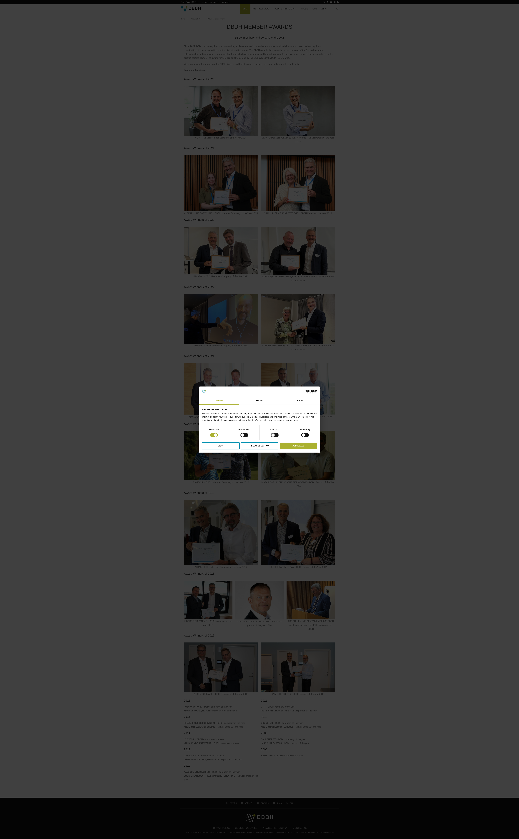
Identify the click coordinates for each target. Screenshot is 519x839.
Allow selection (259, 446)
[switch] (244, 435)
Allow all (298, 446)
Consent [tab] (219, 400)
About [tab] (300, 400)
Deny (221, 446)
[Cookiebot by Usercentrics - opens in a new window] (305, 392)
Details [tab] (259, 400)
